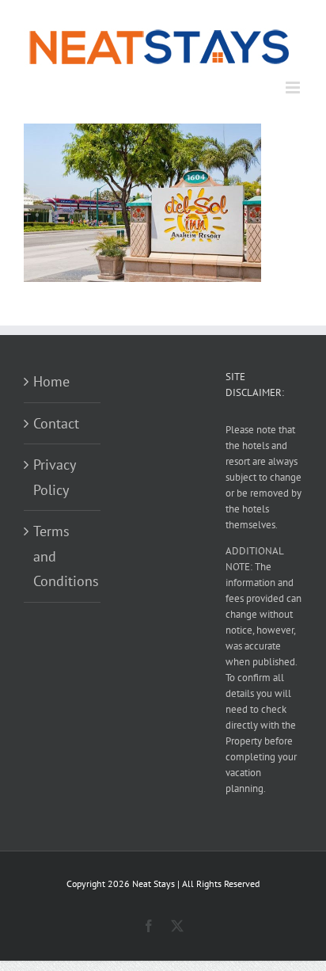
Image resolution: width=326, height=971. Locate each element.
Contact (56, 423)
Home (51, 381)
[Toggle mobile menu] (294, 87)
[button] (142, 203)
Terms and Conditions (63, 556)
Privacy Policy (54, 477)
